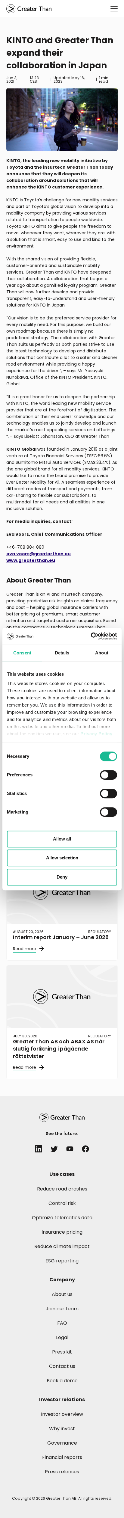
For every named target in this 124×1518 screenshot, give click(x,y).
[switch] (108, 775)
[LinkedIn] (38, 1148)
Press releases (62, 1471)
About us (62, 1294)
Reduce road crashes (62, 1188)
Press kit (62, 1351)
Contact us (62, 1366)
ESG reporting (62, 1260)
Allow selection (62, 857)
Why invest (62, 1428)
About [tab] (101, 652)
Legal (62, 1337)
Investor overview (62, 1414)
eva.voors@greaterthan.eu (38, 554)
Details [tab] (62, 652)
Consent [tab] (22, 652)
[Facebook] (85, 1148)
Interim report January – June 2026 (61, 937)
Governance (62, 1442)
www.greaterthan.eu (30, 560)
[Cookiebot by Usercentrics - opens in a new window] (90, 636)
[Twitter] (54, 1148)
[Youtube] (69, 1148)
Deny (62, 876)
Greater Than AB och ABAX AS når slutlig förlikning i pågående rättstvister (58, 1049)
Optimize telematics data (62, 1217)
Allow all (62, 838)
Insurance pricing (62, 1232)
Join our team (62, 1308)
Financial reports (62, 1457)
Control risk (62, 1203)
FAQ (62, 1323)
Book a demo (62, 1380)
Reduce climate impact (62, 1246)
